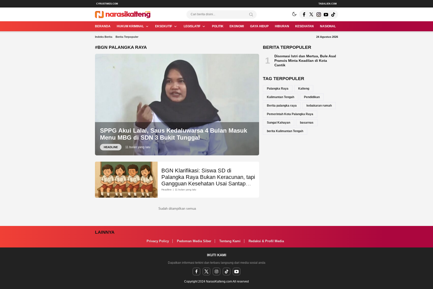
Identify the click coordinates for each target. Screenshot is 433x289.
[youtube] (236, 271)
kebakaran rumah (319, 105)
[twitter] (206, 271)
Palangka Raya (277, 88)
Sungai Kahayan (278, 122)
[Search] (251, 14)
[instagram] (216, 271)
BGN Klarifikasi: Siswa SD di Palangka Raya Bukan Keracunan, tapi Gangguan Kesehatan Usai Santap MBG (208, 180)
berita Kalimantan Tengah (285, 131)
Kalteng (303, 88)
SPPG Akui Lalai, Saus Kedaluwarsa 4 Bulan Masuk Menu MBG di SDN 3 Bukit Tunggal (173, 134)
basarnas (306, 122)
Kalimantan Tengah (280, 97)
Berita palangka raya (282, 105)
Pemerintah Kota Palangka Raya (290, 114)
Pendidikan (312, 97)
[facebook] (196, 271)
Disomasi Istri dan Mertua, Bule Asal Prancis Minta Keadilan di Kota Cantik (305, 60)
